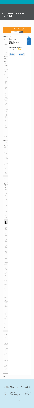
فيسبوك (19, 397)
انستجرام (19, 400)
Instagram (19, 392)
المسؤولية (4, 394)
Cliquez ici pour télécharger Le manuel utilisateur (28, 41)
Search (20, 31)
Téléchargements (5, 391)
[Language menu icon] (32, 2)
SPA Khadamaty (5, 386)
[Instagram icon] (29, 405)
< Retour (11, 36)
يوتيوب (19, 399)
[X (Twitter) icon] (27, 405)
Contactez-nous (5, 392)
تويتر (18, 398)
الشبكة (4, 395)
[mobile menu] (29, 2)
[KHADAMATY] (6, 2)
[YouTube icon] (28, 405)
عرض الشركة (5, 393)
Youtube (19, 391)
